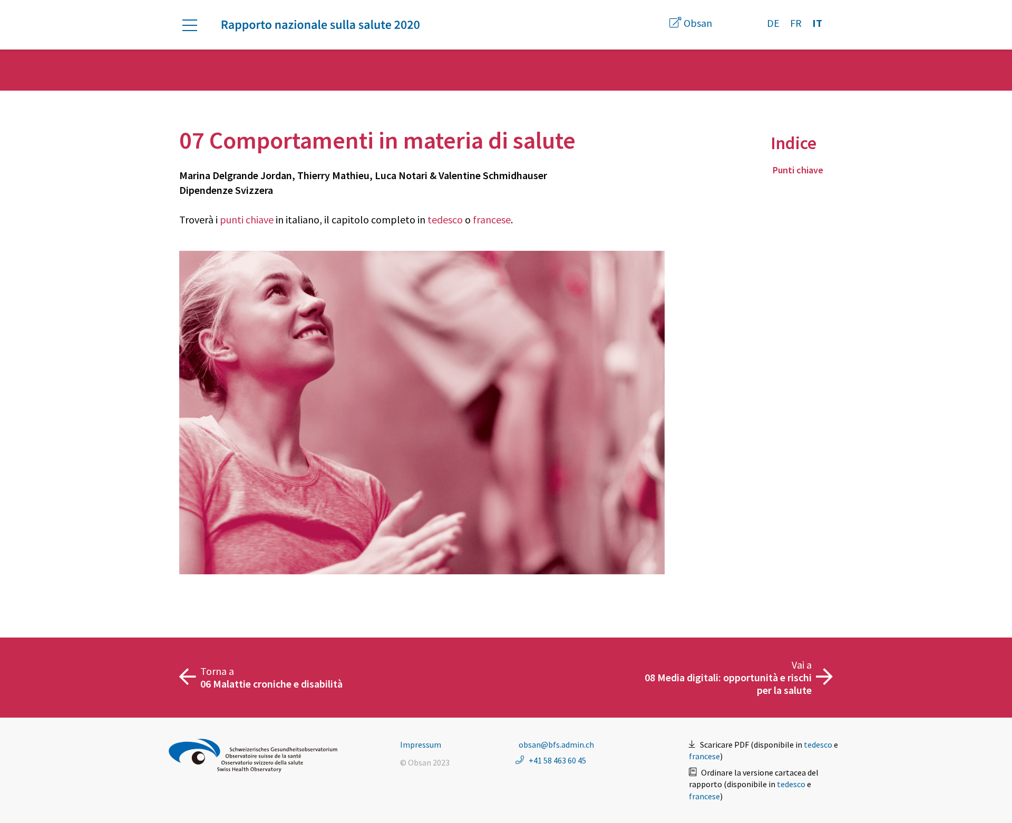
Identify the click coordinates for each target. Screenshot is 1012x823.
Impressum (420, 744)
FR (796, 23)
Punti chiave (798, 170)
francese (492, 219)
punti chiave (247, 219)
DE (773, 23)
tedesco (445, 219)
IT (817, 23)
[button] (195, 25)
